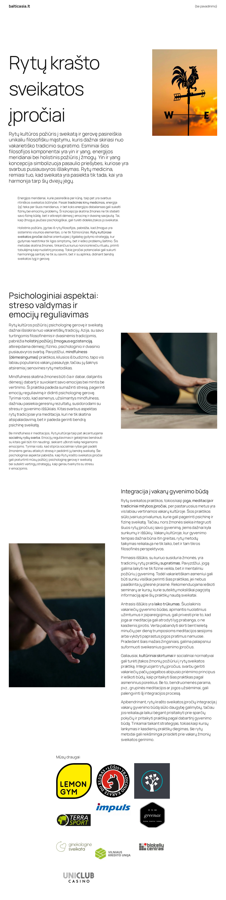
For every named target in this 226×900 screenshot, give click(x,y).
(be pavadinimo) (206, 6)
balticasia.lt (19, 6)
